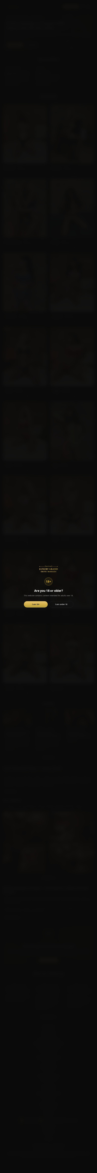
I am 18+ (36, 604)
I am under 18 (61, 604)
